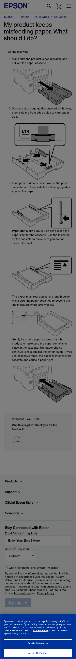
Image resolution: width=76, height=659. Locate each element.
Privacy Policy (40, 630)
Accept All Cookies (38, 653)
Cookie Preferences (38, 643)
